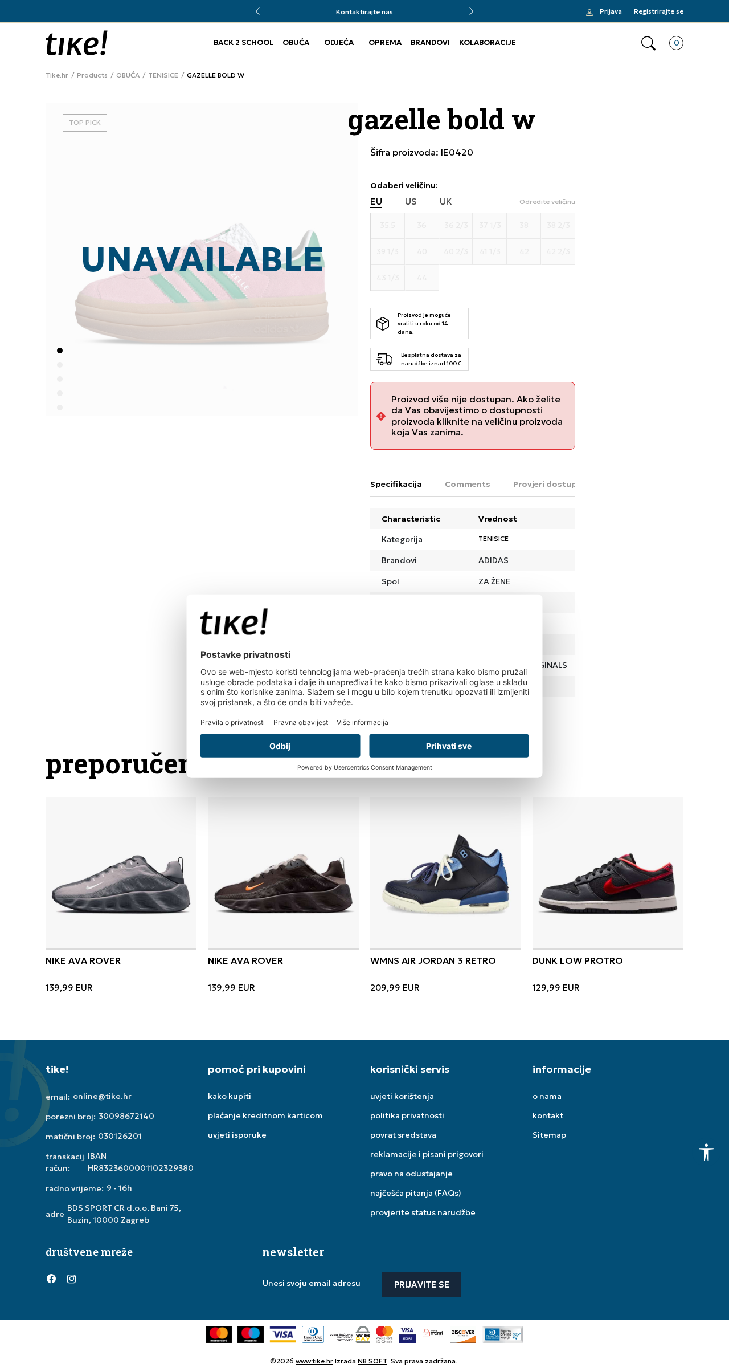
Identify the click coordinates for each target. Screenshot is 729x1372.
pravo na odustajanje (411, 1174)
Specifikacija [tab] (396, 484)
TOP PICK (85, 122)
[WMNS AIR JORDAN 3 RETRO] (445, 872)
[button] (648, 43)
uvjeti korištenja (402, 1096)
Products (92, 75)
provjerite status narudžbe (423, 1212)
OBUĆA (295, 42)
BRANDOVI (430, 42)
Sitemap (549, 1135)
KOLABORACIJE (487, 42)
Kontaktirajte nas (364, 11)
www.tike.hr (314, 1361)
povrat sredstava (403, 1135)
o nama (547, 1096)
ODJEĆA (339, 42)
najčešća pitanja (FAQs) (415, 1193)
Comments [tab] (467, 484)
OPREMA (385, 42)
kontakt (548, 1115)
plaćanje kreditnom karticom (265, 1115)
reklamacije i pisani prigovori (427, 1154)
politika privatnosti (407, 1115)
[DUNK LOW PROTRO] (608, 872)
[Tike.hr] (77, 42)
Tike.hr (57, 75)
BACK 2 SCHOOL (243, 42)
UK (446, 201)
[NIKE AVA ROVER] (121, 872)
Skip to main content (92, 16)
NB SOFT (372, 1361)
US (411, 201)
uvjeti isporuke (237, 1135)
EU (376, 201)
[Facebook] (51, 1278)
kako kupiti (229, 1096)
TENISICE (163, 75)
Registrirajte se (658, 11)
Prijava (611, 11)
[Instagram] (71, 1278)
